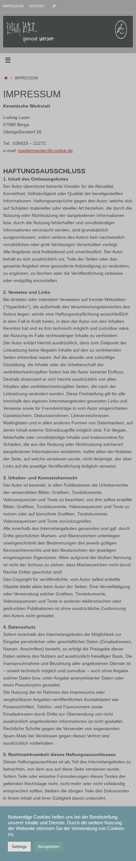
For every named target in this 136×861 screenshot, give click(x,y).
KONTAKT (37, 6)
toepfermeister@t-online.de (45, 150)
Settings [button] (19, 846)
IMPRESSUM (13, 6)
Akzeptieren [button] (48, 846)
